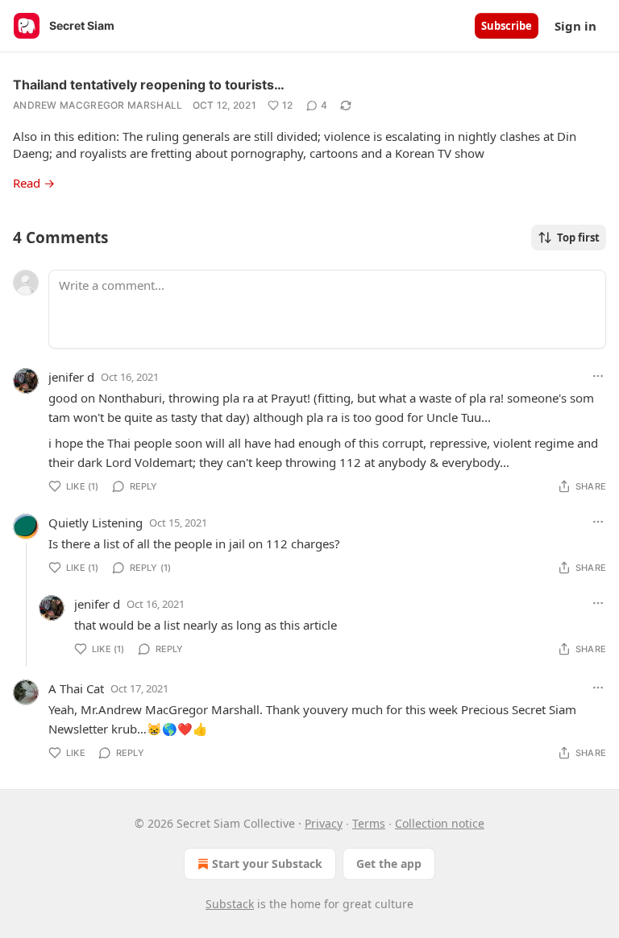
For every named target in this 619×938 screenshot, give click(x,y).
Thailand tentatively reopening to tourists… (149, 84)
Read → (34, 183)
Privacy (324, 823)
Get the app (389, 863)
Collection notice (439, 823)
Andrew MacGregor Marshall (98, 105)
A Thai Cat (76, 688)
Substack (230, 903)
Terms (368, 823)
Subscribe (506, 26)
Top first (578, 237)
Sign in (575, 26)
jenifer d (71, 377)
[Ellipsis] (598, 376)
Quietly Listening (95, 522)
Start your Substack (267, 863)
